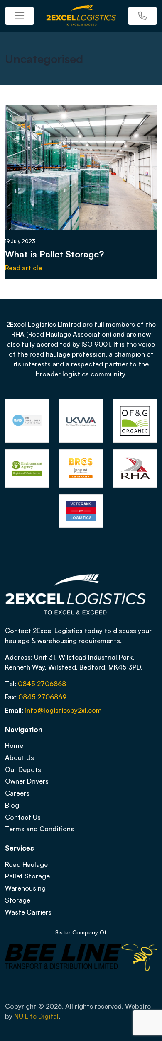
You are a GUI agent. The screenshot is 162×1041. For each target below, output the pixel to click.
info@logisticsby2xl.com (63, 710)
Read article (23, 268)
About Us (19, 757)
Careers (17, 793)
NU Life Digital (36, 1016)
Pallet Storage (27, 876)
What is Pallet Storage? (54, 254)
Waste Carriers (28, 912)
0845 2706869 (42, 697)
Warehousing (25, 888)
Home (14, 745)
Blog (12, 805)
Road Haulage (26, 864)
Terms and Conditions (39, 829)
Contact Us (23, 817)
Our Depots (23, 769)
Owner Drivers (27, 781)
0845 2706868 (42, 683)
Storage (17, 900)
